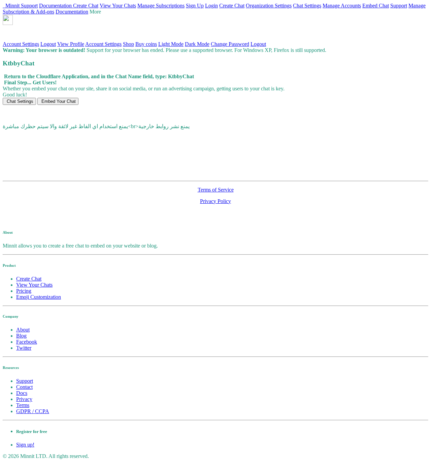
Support (29, 5)
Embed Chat (375, 5)
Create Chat (85, 5)
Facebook (26, 342)
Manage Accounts (342, 5)
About (23, 330)
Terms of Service (216, 190)
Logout (48, 44)
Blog (21, 336)
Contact (24, 387)
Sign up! (25, 444)
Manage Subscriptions (161, 5)
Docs (21, 393)
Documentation (56, 5)
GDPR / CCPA (32, 411)
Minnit (12, 5)
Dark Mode (197, 44)
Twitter (23, 348)
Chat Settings (307, 5)
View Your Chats (118, 5)
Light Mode (171, 44)
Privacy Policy (215, 201)
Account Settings (21, 44)
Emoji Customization (38, 297)
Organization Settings (269, 5)
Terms (22, 405)
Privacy (24, 399)
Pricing (23, 291)
